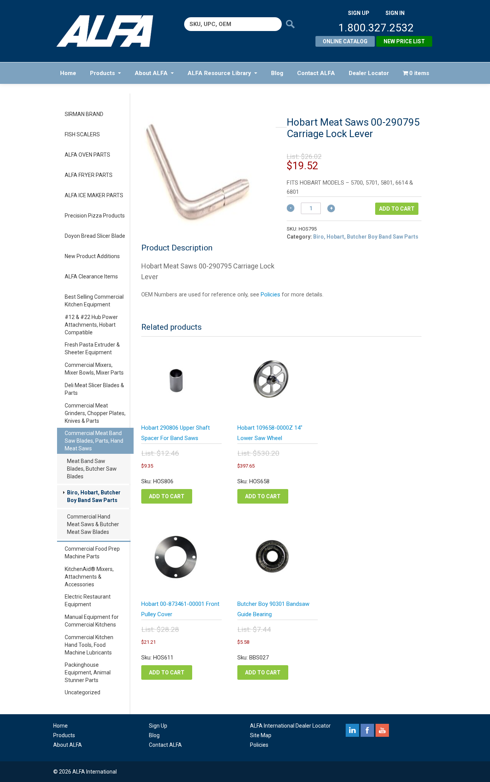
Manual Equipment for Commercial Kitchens (92, 621)
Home (68, 73)
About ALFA (151, 73)
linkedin (352, 730)
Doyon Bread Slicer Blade (95, 236)
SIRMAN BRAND (84, 114)
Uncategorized (82, 692)
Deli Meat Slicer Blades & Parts (94, 389)
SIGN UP (358, 13)
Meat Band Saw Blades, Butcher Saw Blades (92, 468)
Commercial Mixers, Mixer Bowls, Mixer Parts (94, 369)
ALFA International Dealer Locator (290, 726)
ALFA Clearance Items (91, 276)
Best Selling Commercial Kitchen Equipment (94, 301)
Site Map (260, 735)
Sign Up (158, 726)
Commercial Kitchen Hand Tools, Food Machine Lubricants (89, 645)
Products (102, 73)
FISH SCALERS (82, 134)
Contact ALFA (316, 73)
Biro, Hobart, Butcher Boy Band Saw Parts (94, 496)
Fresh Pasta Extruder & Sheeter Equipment (92, 348)
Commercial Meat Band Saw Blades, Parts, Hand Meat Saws (94, 441)
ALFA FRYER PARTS (89, 175)
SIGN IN (395, 13)
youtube (382, 730)
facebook (367, 730)
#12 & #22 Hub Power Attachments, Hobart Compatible (91, 324)
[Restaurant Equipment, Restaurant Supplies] (110, 31)
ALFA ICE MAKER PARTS (94, 195)
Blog (277, 73)
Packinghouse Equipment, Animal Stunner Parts (88, 672)
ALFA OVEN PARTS (87, 155)
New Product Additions (92, 256)
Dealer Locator (369, 73)
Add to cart (397, 209)
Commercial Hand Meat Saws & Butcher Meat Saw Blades (93, 524)
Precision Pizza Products (95, 216)
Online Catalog (345, 41)
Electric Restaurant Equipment (88, 600)
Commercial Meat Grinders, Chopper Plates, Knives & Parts (95, 413)
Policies (270, 294)
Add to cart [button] (167, 496)
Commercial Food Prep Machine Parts (92, 553)
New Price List (404, 41)
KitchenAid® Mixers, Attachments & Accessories (89, 576)
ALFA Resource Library (219, 73)
